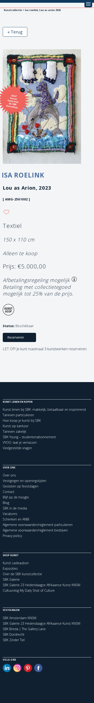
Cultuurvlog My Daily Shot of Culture (29, 590)
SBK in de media (15, 508)
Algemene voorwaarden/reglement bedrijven (35, 530)
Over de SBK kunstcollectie (22, 574)
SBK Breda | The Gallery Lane (24, 629)
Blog (6, 503)
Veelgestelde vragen (17, 448)
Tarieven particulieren (18, 415)
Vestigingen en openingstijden (24, 481)
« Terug (15, 32)
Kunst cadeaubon (16, 563)
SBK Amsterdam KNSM (19, 618)
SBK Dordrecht (13, 634)
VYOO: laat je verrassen (20, 442)
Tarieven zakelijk (14, 431)
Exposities (10, 568)
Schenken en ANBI (16, 519)
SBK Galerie (11, 579)
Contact (8, 492)
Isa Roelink (23, 175)
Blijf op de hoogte (16, 497)
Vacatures (10, 514)
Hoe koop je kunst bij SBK (22, 420)
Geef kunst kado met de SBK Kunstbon (12, 101)
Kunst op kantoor (16, 426)
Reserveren (15, 337)
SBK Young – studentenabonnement (29, 437)
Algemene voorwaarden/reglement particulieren (38, 524)
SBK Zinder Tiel (14, 640)
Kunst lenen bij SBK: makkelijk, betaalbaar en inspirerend (44, 409)
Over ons (9, 475)
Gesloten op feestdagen (20, 486)
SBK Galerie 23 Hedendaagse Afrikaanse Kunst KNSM (41, 585)
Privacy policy (12, 535)
